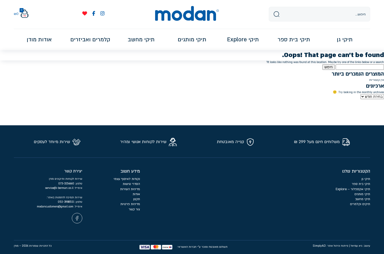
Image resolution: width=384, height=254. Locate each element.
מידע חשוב (130, 171)
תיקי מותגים (362, 194)
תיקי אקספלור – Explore (353, 189)
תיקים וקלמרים (360, 204)
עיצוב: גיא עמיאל (360, 246)
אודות (136, 194)
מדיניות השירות (130, 189)
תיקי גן (366, 179)
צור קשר (134, 209)
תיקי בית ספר (361, 184)
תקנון (136, 199)
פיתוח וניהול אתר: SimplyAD (330, 246)
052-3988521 (66, 202)
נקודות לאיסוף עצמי (127, 179)
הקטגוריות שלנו (356, 171)
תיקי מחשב (362, 199)
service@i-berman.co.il (59, 188)
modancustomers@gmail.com (55, 206)
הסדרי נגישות (131, 184)
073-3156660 (66, 183)
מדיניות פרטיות (129, 204)
